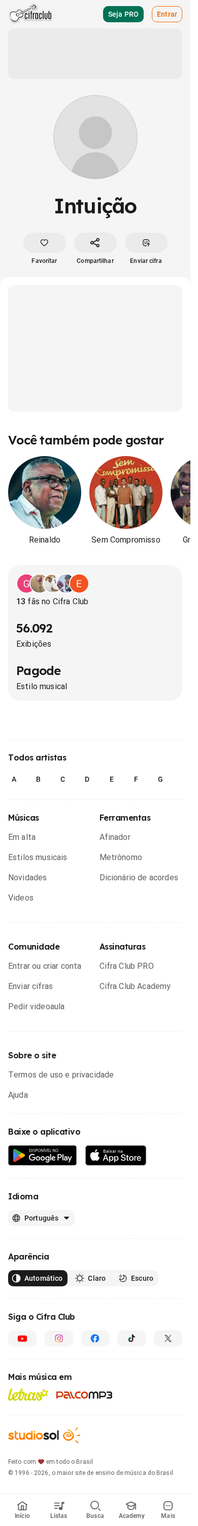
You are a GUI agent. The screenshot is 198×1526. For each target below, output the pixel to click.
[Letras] (28, 1394)
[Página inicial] (30, 14)
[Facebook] (95, 1338)
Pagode (38, 670)
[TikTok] (131, 1338)
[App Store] (116, 1155)
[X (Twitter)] (168, 1338)
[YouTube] (22, 1338)
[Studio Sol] (44, 1435)
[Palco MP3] (84, 1395)
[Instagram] (59, 1338)
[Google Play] (42, 1155)
